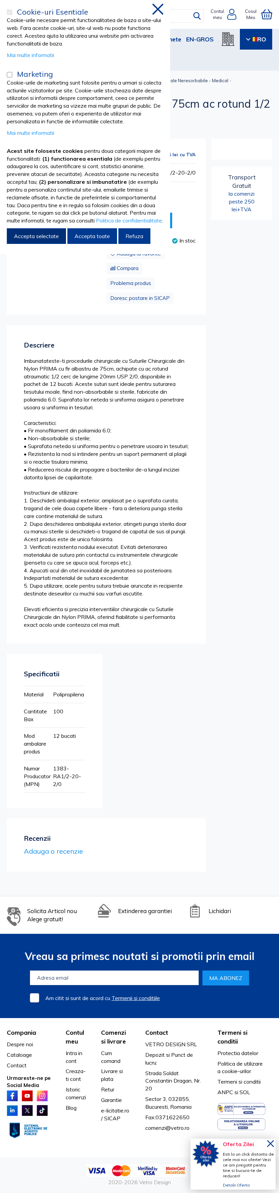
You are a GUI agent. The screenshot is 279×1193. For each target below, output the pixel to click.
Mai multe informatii (30, 55)
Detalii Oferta (236, 1185)
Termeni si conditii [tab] (232, 1037)
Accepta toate (92, 236)
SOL (245, 1092)
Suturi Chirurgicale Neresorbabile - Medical (183, 80)
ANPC (225, 1092)
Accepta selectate (36, 236)
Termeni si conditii (239, 1081)
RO (261, 39)
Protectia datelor (237, 1053)
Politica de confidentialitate (129, 220)
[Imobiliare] (228, 39)
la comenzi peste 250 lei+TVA (242, 193)
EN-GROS (200, 39)
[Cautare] (197, 16)
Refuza (134, 236)
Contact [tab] (156, 1032)
